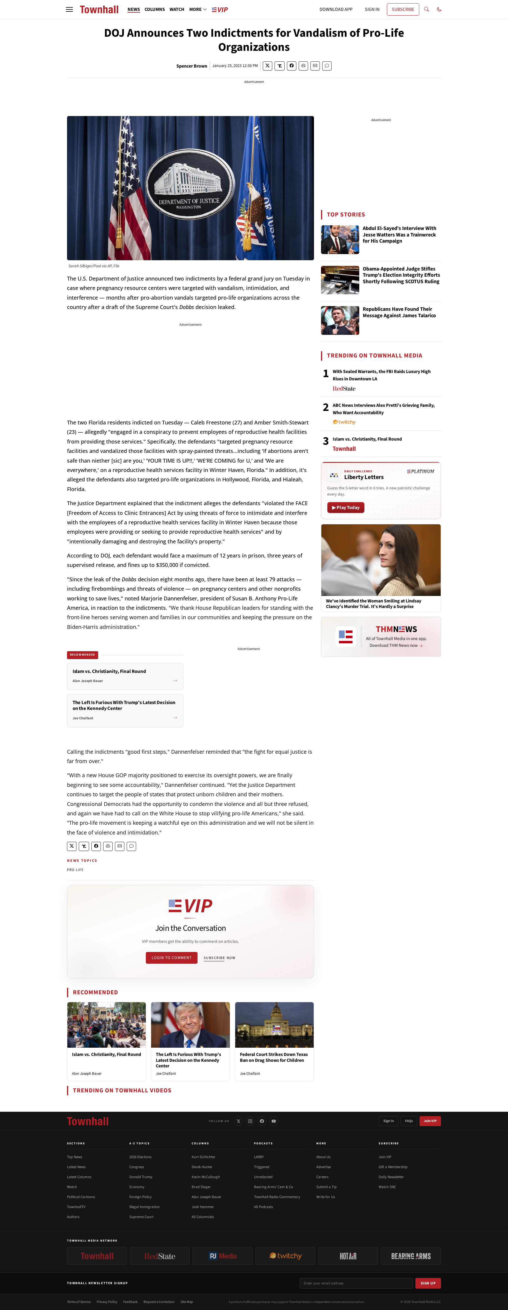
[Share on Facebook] (291, 65)
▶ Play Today (346, 507)
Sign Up (428, 1283)
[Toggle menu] (69, 9)
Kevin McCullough (206, 1177)
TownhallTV (76, 1207)
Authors (73, 1217)
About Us (323, 1157)
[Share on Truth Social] (280, 65)
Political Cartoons (81, 1197)
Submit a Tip (326, 1187)
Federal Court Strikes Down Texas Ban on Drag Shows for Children (274, 1057)
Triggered (261, 1167)
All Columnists (203, 1217)
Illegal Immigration (144, 1207)
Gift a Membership (393, 1167)
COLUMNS (155, 9)
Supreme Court (141, 1217)
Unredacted (263, 1177)
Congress (136, 1167)
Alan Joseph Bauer (87, 1073)
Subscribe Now (219, 957)
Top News (74, 1157)
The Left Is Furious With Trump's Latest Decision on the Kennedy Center (188, 1060)
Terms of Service (79, 1301)
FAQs (409, 1120)
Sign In (388, 1120)
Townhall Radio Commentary (277, 1197)
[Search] (427, 9)
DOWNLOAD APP (336, 9)
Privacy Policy (107, 1301)
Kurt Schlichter (203, 1157)
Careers (322, 1177)
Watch (72, 1187)
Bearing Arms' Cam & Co (273, 1187)
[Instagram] (250, 1121)
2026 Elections (140, 1157)
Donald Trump (140, 1177)
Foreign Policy (140, 1197)
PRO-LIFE (75, 869)
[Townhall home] (87, 1121)
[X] (238, 1121)
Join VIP (430, 1120)
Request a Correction (159, 1301)
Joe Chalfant (166, 1073)
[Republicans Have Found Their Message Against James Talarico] (340, 320)
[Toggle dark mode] (439, 9)
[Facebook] (262, 1121)
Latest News (76, 1167)
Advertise (323, 1167)
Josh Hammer (203, 1207)
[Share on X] (267, 65)
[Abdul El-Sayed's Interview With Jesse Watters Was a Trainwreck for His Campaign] (340, 239)
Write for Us (325, 1197)
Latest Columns (79, 1177)
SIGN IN (372, 9)
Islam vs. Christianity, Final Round (106, 1054)
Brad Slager (201, 1187)
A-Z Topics (139, 1143)
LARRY (259, 1157)
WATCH (177, 9)
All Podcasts (263, 1207)
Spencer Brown (191, 66)
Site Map (187, 1301)
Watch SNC (387, 1187)
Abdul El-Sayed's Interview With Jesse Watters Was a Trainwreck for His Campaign (399, 235)
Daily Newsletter (391, 1177)
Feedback (130, 1301)
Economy (136, 1187)
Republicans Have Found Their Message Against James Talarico (399, 312)
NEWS (134, 9)
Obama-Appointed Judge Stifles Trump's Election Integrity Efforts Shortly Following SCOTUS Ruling (401, 275)
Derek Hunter (202, 1167)
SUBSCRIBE (403, 9)
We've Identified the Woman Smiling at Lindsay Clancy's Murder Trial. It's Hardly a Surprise (373, 603)
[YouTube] (273, 1121)
